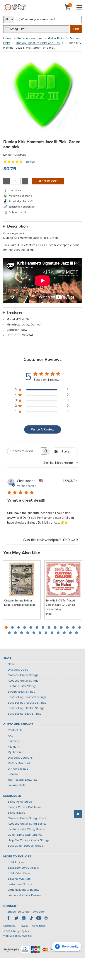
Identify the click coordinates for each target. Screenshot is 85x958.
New (11, 664)
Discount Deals (18, 669)
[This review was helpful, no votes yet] (64, 539)
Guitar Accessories (29, 38)
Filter (76, 29)
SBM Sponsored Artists (23, 867)
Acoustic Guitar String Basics (27, 823)
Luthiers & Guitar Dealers (25, 895)
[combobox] (60, 463)
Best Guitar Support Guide (25, 845)
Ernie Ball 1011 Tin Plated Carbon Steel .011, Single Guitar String (60, 605)
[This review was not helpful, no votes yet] (73, 539)
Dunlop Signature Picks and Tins (38, 43)
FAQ (10, 735)
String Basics (16, 812)
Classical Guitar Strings (23, 675)
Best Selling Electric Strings (26, 708)
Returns (13, 774)
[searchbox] (24, 451)
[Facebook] (9, 918)
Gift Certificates (18, 768)
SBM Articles (16, 862)
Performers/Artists (20, 884)
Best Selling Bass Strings (24, 713)
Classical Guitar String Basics (27, 818)
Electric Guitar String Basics (26, 829)
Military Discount (19, 763)
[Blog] (46, 918)
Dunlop (36, 324)
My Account (16, 752)
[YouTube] (38, 918)
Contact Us (15, 730)
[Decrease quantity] (6, 181)
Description (17, 226)
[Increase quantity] (25, 181)
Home (7, 38)
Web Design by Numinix (17, 936)
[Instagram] (23, 918)
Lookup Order (17, 785)
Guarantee (9, 926)
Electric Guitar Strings (22, 686)
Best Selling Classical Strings (27, 697)
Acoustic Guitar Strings (23, 680)
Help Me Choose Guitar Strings (28, 840)
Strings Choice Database (24, 807)
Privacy (24, 926)
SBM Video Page (19, 873)
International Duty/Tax (22, 779)
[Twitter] (16, 918)
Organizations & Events (23, 889)
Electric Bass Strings (21, 691)
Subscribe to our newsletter (26, 911)
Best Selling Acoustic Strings (27, 702)
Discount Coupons (20, 757)
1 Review (29, 162)
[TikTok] (31, 918)
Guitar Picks (56, 38)
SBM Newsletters (19, 878)
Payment (13, 746)
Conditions (38, 926)
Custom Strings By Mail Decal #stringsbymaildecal (20, 603)
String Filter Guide (20, 801)
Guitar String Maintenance (25, 834)
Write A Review (42, 429)
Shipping (13, 741)
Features (15, 312)
